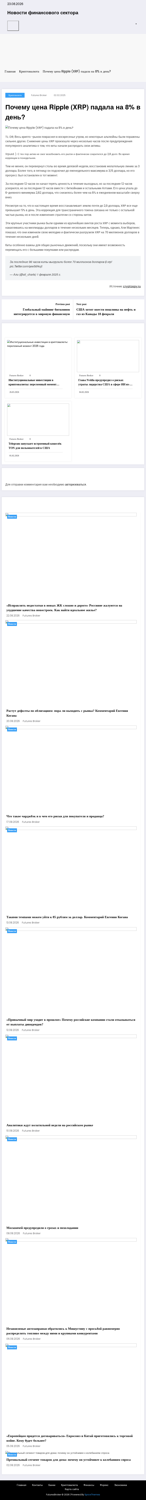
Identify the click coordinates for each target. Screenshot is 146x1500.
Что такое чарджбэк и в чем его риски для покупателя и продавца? (55, 816)
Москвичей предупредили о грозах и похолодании (42, 1228)
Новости (12, 516)
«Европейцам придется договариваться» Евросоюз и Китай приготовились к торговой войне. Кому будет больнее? (69, 1438)
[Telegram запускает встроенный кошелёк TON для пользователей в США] (38, 419)
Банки (51, 1485)
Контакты (37, 1485)
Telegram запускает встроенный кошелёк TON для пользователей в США (35, 445)
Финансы (89, 1485)
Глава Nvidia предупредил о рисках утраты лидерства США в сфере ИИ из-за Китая (105, 383)
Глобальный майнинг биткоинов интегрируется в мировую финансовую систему (42, 312)
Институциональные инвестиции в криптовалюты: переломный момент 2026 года (32, 383)
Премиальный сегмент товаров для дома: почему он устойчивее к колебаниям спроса (68, 1459)
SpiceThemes (92, 1494)
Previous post (63, 304)
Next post (81, 304)
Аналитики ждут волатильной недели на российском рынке (49, 1125)
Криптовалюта (15, 95)
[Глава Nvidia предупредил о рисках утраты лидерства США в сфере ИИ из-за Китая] (108, 356)
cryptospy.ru (132, 286)
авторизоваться (75, 484)
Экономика (120, 1485)
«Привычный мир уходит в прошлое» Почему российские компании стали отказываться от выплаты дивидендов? (70, 1022)
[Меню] (13, 26)
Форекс (104, 1485)
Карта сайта (72, 1489)
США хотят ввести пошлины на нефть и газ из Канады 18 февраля (105, 312)
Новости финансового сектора (42, 12)
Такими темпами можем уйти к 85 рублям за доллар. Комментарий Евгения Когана (67, 917)
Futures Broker (39, 95)
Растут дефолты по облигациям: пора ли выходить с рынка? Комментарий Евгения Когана (67, 713)
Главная (21, 1485)
